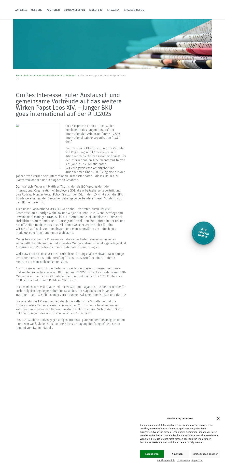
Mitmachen (113, 10)
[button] (218, 418)
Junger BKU (95, 10)
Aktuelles (21, 10)
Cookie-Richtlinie (166, 460)
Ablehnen (177, 453)
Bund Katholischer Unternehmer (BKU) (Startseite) (39, 75)
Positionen (53, 10)
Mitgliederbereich (134, 10)
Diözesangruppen (74, 10)
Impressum (197, 460)
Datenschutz (183, 460)
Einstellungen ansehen (205, 453)
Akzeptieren (152, 453)
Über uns (36, 10)
